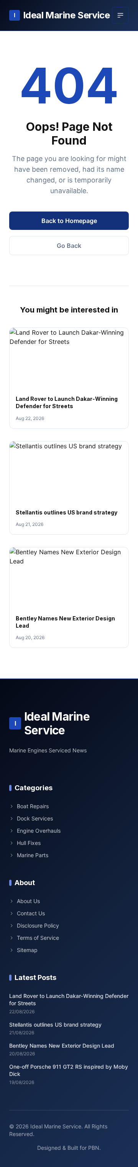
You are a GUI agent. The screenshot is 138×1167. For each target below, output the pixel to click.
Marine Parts (32, 855)
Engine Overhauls (39, 830)
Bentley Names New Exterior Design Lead (61, 1045)
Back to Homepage (69, 221)
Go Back (69, 245)
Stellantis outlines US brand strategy (66, 512)
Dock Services (35, 818)
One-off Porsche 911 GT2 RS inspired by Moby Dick (68, 1070)
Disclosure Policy (38, 925)
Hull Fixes (29, 843)
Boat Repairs (33, 806)
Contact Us (31, 913)
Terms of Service (38, 937)
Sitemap (27, 950)
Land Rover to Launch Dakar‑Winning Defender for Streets (68, 999)
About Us (28, 901)
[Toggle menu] (120, 15)
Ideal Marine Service (62, 15)
